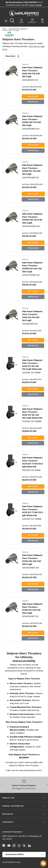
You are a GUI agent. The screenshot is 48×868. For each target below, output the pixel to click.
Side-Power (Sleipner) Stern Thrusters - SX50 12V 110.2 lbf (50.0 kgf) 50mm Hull (32, 364)
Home (4, 29)
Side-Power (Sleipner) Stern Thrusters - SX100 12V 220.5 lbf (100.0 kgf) (32, 608)
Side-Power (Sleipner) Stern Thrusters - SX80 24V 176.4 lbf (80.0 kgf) (32, 72)
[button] (42, 20)
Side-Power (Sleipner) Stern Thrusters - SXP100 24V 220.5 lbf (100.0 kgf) (32, 218)
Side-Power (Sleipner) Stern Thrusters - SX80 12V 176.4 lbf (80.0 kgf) (32, 316)
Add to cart (33, 96)
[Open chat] (43, 863)
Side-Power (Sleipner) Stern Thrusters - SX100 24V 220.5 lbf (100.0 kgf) (32, 559)
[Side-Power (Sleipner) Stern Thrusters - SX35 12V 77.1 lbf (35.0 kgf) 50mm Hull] (11, 461)
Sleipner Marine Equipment (18, 29)
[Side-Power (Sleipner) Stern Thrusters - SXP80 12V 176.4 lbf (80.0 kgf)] (11, 168)
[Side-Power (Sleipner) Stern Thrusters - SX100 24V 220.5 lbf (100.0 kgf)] (11, 558)
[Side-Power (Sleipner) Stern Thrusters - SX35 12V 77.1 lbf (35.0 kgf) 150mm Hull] (11, 510)
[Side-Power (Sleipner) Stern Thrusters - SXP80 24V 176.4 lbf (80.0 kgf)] (11, 119)
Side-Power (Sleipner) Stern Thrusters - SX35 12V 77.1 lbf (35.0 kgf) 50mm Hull (32, 462)
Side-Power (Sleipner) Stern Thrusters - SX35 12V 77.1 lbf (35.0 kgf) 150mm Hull (32, 511)
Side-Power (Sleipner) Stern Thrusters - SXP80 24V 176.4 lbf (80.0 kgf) (32, 120)
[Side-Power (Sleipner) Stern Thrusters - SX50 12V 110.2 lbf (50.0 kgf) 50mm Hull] (11, 363)
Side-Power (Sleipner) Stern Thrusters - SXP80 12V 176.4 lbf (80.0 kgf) (32, 169)
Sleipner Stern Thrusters (10, 30)
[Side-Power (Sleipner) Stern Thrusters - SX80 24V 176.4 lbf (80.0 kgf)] (11, 71)
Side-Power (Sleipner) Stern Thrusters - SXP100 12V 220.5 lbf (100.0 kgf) (32, 267)
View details (32, 102)
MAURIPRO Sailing (14, 862)
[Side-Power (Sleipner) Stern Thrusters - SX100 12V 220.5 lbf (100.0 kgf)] (11, 607)
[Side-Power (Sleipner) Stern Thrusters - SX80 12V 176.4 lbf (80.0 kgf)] (11, 314)
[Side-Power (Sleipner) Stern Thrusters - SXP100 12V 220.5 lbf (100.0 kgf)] (11, 266)
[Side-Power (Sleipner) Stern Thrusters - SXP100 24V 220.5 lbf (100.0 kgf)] (11, 217)
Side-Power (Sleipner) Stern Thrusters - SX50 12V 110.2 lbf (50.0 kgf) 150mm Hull (32, 413)
